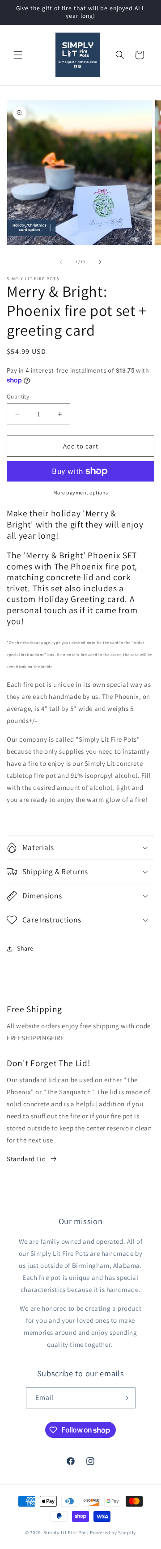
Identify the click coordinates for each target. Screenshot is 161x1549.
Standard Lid (26, 1158)
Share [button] (25, 948)
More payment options (80, 492)
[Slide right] (100, 262)
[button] (18, 55)
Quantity (18, 396)
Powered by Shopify (113, 1532)
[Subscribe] (125, 1397)
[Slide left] (61, 262)
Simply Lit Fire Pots (66, 1532)
